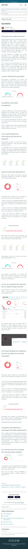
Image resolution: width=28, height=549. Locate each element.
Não (17, 497)
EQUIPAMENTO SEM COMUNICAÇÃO (10, 485)
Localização (6, 516)
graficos (23, 487)
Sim (10, 497)
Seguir (14, 31)
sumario (12, 487)
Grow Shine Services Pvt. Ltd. (13, 543)
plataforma (17, 487)
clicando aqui (15, 2)
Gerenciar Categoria (8, 524)
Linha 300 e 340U (7, 522)
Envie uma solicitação (18, 502)
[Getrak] (4, 5)
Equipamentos (5, 487)
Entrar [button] (21, 5)
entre (7, 534)
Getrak (2, 9)
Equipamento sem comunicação (13, 9)
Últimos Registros (7, 513)
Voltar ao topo (5, 506)
